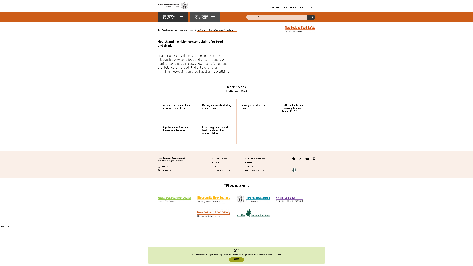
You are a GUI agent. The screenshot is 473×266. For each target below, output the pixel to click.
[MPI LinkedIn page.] (314, 159)
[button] (173, 17)
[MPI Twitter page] (300, 159)
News (302, 8)
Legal (214, 167)
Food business (167, 30)
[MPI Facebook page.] (293, 159)
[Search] (311, 17)
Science (215, 163)
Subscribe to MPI (219, 158)
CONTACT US (166, 171)
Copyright (249, 167)
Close (236, 259)
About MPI (274, 8)
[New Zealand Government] (171, 160)
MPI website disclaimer (255, 158)
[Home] (159, 30)
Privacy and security (254, 171)
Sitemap (248, 163)
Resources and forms (221, 171)
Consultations (289, 8)
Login (310, 8)
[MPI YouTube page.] (307, 159)
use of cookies (275, 255)
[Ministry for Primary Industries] (173, 6)
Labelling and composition (184, 30)
